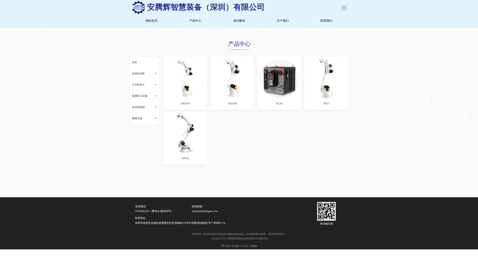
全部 (134, 62)
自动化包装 (138, 73)
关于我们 (283, 20)
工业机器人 (138, 84)
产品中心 (195, 20)
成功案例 (239, 20)
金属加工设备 (140, 96)
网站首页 (152, 20)
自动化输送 (138, 107)
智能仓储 (137, 118)
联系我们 (326, 20)
